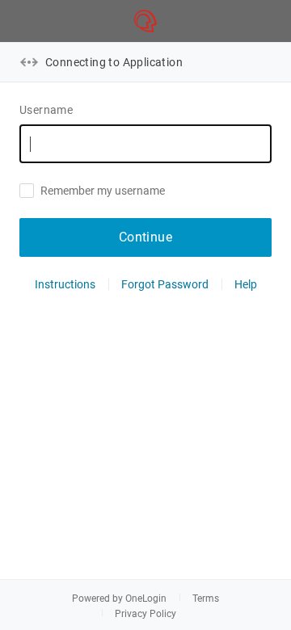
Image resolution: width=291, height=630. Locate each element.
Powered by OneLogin (119, 598)
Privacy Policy (145, 614)
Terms (205, 598)
